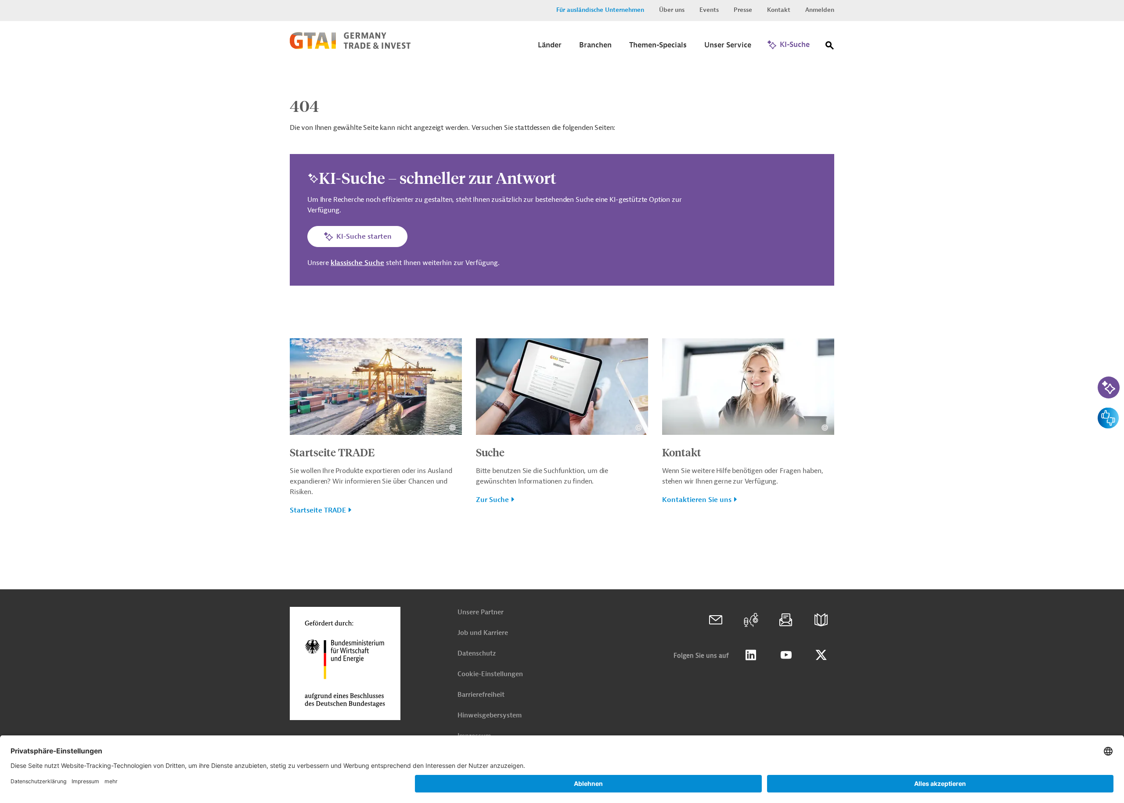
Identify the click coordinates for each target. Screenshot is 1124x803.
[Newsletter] (786, 620)
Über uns (671, 10)
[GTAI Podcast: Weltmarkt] (751, 620)
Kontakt (778, 10)
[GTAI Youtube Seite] (786, 655)
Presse (743, 10)
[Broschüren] (821, 620)
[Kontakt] (715, 620)
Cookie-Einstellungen (490, 674)
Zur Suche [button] (492, 499)
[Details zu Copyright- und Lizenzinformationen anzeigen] (452, 427)
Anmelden (819, 10)
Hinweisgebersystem (490, 715)
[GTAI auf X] (821, 655)
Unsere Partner (481, 612)
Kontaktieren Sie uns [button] (696, 499)
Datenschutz (477, 653)
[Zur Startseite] (350, 47)
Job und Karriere (483, 633)
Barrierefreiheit (481, 695)
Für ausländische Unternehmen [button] (600, 10)
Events (709, 10)
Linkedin (751, 655)
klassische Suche (357, 262)
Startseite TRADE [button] (318, 510)
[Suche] (829, 47)
